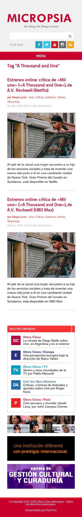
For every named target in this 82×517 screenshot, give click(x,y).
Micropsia (39, 18)
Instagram (62, 44)
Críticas (39, 97)
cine (31, 97)
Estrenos (50, 97)
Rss (70, 44)
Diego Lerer (19, 97)
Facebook (38, 44)
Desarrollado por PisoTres (41, 510)
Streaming (13, 101)
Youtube (54, 44)
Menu (41, 56)
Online (61, 97)
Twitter (46, 44)
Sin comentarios (42, 105)
